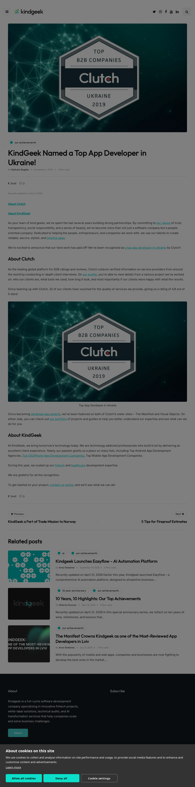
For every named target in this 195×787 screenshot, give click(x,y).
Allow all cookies (24, 778)
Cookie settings (99, 778)
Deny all (61, 778)
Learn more (13, 767)
